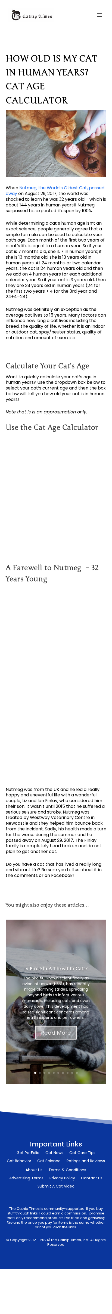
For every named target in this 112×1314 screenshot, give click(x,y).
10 (77, 1073)
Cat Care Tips (82, 1153)
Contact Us (91, 1178)
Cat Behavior (19, 1161)
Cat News (54, 1153)
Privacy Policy (62, 1178)
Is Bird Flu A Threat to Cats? (56, 969)
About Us (34, 1170)
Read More (56, 1033)
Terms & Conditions (67, 1170)
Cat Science (49, 1161)
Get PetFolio (28, 1153)
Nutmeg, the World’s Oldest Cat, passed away (55, 191)
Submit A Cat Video (56, 1186)
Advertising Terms (26, 1178)
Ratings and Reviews (86, 1161)
